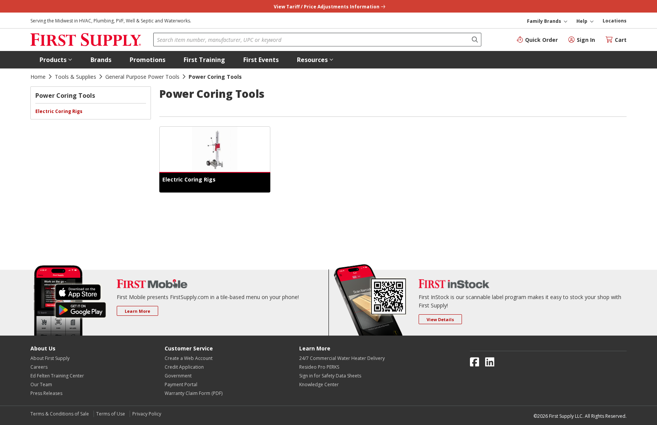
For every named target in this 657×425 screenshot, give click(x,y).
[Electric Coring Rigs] (215, 149)
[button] (55, 59)
